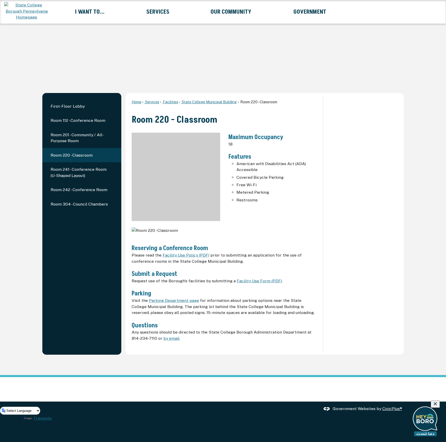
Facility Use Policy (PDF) (186, 255)
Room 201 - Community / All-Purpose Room (77, 137)
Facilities (170, 102)
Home (136, 102)
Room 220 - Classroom (72, 155)
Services (151, 102)
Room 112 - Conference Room (78, 120)
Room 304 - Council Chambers (79, 204)
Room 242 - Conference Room (79, 189)
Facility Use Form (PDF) (259, 280)
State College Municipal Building (209, 102)
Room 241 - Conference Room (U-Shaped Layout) (79, 172)
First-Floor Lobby (68, 106)
